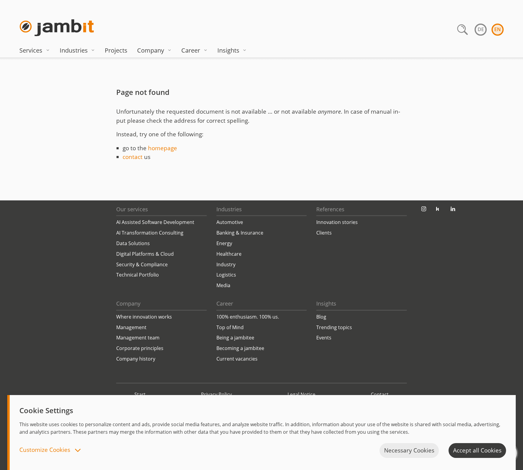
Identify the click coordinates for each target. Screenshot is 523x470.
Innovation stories (337, 222)
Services (30, 50)
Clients (324, 232)
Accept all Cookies (477, 450)
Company (150, 50)
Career (190, 50)
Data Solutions (133, 243)
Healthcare (229, 254)
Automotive (229, 222)
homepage (162, 148)
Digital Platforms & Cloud (145, 254)
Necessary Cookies (409, 450)
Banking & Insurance (239, 232)
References (330, 209)
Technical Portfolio (137, 274)
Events (323, 337)
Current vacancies (237, 358)
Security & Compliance (142, 264)
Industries (74, 50)
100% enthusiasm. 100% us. (247, 316)
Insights (228, 50)
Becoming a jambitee (240, 348)
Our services (132, 209)
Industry (225, 264)
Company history (135, 358)
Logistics (226, 274)
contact (133, 157)
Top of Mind (230, 327)
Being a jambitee (235, 337)
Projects (116, 50)
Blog (321, 316)
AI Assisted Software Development (155, 222)
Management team (138, 337)
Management (131, 327)
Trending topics (334, 327)
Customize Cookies (45, 450)
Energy (224, 243)
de (481, 29)
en (497, 29)
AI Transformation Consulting (149, 232)
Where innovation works (144, 316)
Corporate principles (139, 348)
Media (223, 285)
